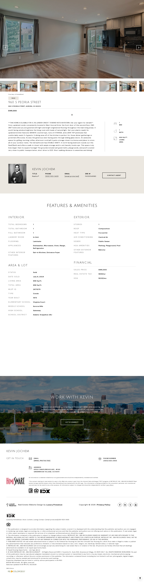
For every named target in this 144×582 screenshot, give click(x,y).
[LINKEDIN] (125, 505)
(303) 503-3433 (51, 176)
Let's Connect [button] (72, 422)
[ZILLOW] (136, 505)
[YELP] (130, 505)
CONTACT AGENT (114, 175)
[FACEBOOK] (120, 505)
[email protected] (51, 520)
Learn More (109, 485)
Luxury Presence (54, 505)
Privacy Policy (103, 505)
